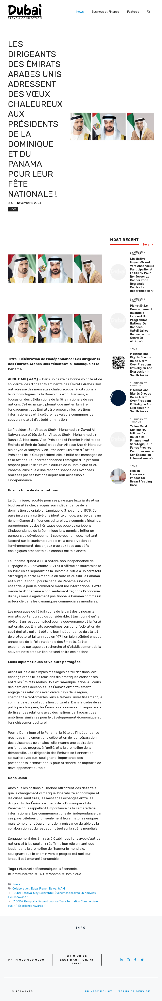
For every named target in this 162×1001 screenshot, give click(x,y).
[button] (148, 12)
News (80, 11)
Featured (133, 11)
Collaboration (20, 888)
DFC (10, 203)
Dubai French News (44, 888)
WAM (61, 888)
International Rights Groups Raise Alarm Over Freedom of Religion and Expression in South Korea (141, 364)
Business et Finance (105, 11)
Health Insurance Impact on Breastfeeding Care (141, 478)
